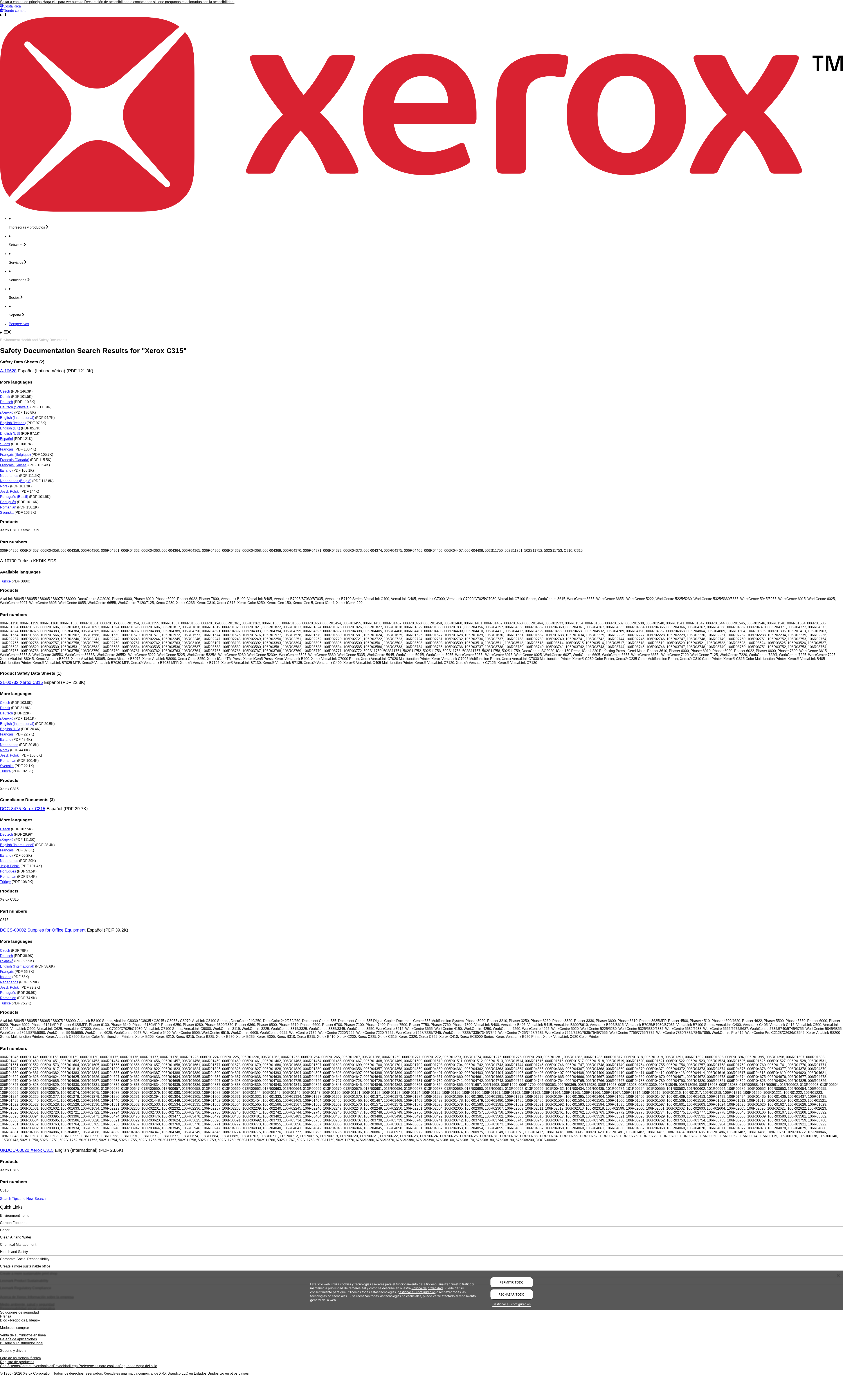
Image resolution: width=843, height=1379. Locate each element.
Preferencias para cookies (99, 1366)
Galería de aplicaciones (18, 1339)
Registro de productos (17, 1362)
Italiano (5, 470)
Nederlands (9, 476)
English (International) (17, 418)
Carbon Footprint (13, 1223)
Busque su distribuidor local (21, 1343)
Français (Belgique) (15, 454)
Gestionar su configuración (511, 1304)
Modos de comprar (14, 1328)
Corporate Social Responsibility (24, 1259)
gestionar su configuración (417, 1292)
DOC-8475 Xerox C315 (22, 808)
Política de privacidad (427, 1288)
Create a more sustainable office (25, 1266)
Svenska (7, 512)
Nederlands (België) (15, 481)
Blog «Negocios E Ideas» (20, 1320)
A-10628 (8, 370)
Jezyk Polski (10, 491)
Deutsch (6, 402)
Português (8, 502)
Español (6, 439)
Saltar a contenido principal (21, 2)
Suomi (5, 444)
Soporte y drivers (13, 1350)
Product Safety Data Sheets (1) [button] (30, 673)
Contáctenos (10, 1366)
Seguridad (127, 1366)
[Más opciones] (421, 15)
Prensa (5, 1316)
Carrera (26, 1366)
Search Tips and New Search (23, 1199)
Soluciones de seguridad (19, 1312)
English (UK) (10, 428)
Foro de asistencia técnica (20, 1358)
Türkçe (5, 581)
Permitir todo (512, 1282)
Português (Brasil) (14, 497)
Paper (4, 1230)
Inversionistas (42, 1366)
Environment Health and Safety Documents (33, 340)
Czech (5, 391)
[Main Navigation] (421, 332)
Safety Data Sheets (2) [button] (22, 362)
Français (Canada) (14, 460)
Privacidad (61, 1366)
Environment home (14, 1215)
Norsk (4, 486)
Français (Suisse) (13, 465)
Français (7, 449)
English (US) (10, 433)
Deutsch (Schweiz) (14, 407)
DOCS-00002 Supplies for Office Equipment (43, 930)
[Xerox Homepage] (421, 210)
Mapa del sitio (146, 1366)
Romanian (8, 507)
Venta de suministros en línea (23, 1335)
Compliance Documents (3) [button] (27, 799)
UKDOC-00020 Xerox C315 (27, 1150)
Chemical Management (18, 1244)
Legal (74, 1366)
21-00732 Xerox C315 (21, 682)
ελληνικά (6, 412)
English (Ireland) (13, 423)
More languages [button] (16, 382)
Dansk (5, 396)
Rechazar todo (511, 1294)
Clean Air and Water (15, 1237)
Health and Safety (14, 1252)
